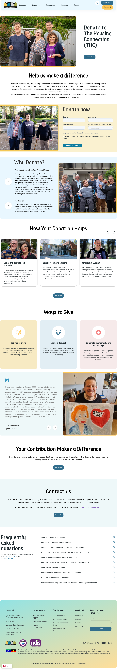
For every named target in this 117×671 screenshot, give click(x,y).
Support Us (50, 5)
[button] (23, 5)
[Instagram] (109, 643)
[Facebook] (97, 643)
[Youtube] (103, 643)
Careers (77, 5)
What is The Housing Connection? (53, 537)
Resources (36, 5)
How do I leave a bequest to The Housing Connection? (61, 572)
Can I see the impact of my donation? (55, 578)
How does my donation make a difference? (57, 542)
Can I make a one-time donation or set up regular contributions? (65, 552)
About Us (64, 5)
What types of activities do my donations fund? (59, 557)
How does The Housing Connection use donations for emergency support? (69, 583)
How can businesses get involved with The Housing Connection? (65, 562)
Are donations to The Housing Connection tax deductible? (62, 547)
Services (22, 5)
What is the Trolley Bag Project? (53, 567)
